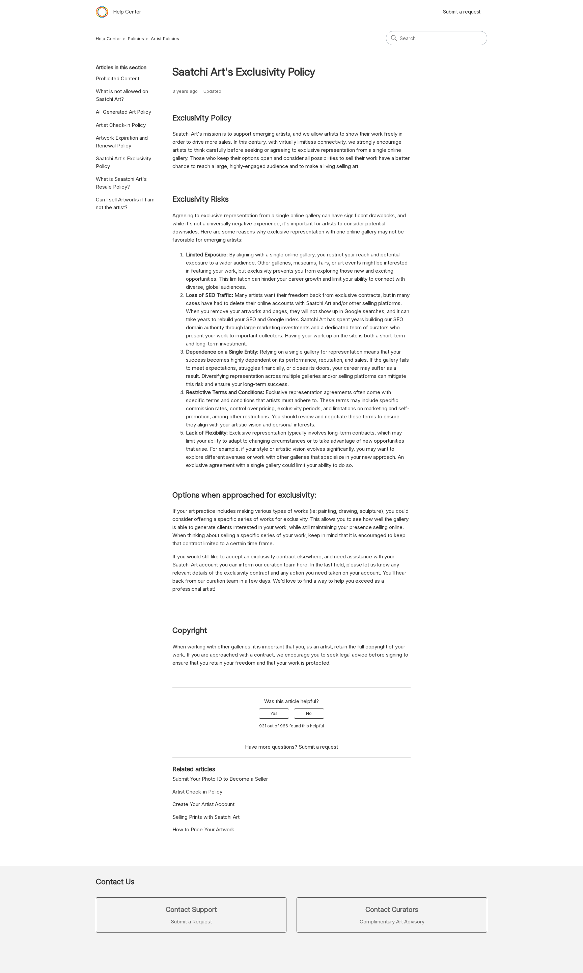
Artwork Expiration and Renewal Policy (122, 142)
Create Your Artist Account (203, 804)
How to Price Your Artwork (203, 829)
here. (303, 564)
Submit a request (461, 12)
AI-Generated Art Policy (123, 112)
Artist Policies (165, 38)
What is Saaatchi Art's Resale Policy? (121, 183)
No (309, 713)
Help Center (108, 38)
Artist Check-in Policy (121, 125)
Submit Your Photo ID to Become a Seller (220, 779)
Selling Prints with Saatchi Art (206, 817)
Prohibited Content (117, 78)
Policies (136, 38)
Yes (274, 713)
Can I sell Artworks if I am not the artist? (125, 203)
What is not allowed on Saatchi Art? (122, 95)
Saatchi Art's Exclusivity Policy (123, 162)
